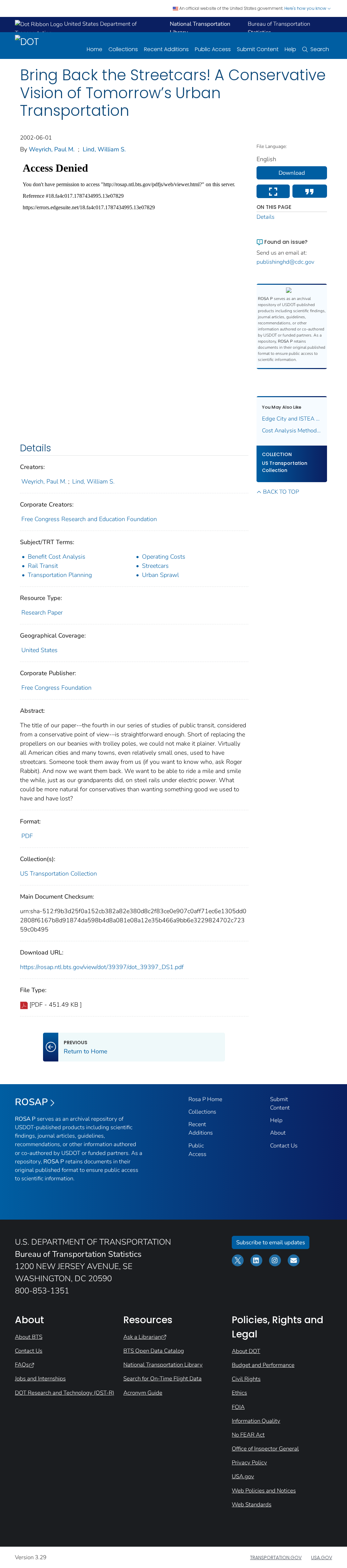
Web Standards (251, 1504)
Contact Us (284, 1146)
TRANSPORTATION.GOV (276, 1557)
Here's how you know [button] (305, 8)
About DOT (246, 1351)
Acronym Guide (142, 1393)
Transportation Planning (60, 575)
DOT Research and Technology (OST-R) (64, 1393)
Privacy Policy (249, 1462)
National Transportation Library (163, 1365)
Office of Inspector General (265, 1449)
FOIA (238, 1407)
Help (290, 49)
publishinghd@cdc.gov (285, 262)
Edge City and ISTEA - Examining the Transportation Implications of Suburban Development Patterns (292, 419)
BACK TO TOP (281, 492)
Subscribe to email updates (270, 1242)
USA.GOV (321, 1557)
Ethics (239, 1393)
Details (265, 217)
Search (319, 49)
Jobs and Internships (40, 1378)
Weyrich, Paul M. (52, 149)
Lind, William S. (104, 149)
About (278, 1133)
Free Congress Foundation (56, 688)
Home (94, 49)
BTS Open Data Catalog (153, 1351)
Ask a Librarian (142, 1337)
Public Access (213, 49)
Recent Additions (166, 49)
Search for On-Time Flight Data (162, 1378)
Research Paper (42, 612)
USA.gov (243, 1476)
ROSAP (31, 1102)
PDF (27, 836)
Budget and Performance (263, 1365)
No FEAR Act (248, 1435)
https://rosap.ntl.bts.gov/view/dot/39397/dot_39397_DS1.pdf (102, 967)
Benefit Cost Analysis (56, 557)
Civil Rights (246, 1379)
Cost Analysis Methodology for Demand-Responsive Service (292, 430)
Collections (123, 49)
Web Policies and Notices (264, 1491)
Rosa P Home (205, 1099)
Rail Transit (43, 566)
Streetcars (155, 566)
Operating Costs (163, 557)
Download (292, 173)
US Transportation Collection (58, 873)
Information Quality (256, 1421)
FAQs (22, 1365)
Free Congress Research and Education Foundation (89, 519)
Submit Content (258, 49)
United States (39, 650)
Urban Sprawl (160, 575)
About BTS (28, 1337)
